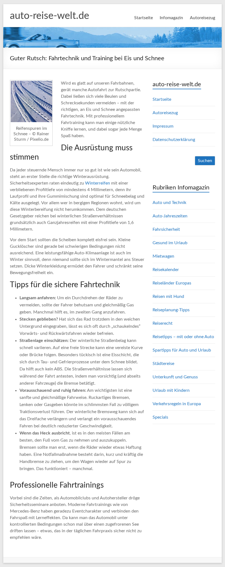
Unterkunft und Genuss (175, 377)
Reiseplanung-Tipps (171, 310)
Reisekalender (166, 269)
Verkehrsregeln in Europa (177, 404)
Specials (160, 417)
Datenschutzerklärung (174, 139)
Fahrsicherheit (166, 229)
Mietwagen (163, 256)
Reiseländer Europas (172, 283)
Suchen (205, 161)
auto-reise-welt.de (49, 16)
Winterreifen (97, 183)
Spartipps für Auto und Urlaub (182, 350)
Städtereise (163, 363)
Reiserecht (163, 323)
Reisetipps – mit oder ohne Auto (183, 337)
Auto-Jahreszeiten (170, 216)
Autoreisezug (202, 18)
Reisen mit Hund (168, 296)
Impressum (163, 126)
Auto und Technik (169, 202)
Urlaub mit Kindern (171, 390)
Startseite (143, 18)
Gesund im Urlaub (170, 243)
